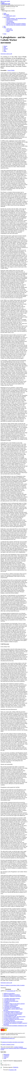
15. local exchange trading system (11, 1017)
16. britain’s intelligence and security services (13, 1019)
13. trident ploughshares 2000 (10, 1015)
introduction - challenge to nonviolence (12, 996)
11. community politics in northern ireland (12, 1012)
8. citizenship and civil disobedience (11, 1007)
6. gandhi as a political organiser (10, 1005)
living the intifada (10, 22)
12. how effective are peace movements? (12, 1014)
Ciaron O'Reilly (11, 70)
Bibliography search (10, 15)
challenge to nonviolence (12, 19)
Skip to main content (5, 1)
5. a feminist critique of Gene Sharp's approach (14, 1003)
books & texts (6, 17)
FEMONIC (15, 1067)
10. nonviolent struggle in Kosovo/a (11, 1011)
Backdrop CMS (12, 1069)
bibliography (6, 14)
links (4, 26)
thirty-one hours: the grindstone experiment (16, 24)
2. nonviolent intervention (9, 999)
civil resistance (9, 21)
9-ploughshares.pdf (11, 990)
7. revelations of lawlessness (9, 1006)
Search (2, 7)
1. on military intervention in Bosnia (11, 998)
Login (4, 1058)
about (4, 27)
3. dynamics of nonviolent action (10, 1001)
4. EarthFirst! (6, 1002)
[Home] (3, 2)
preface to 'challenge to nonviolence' (11, 994)
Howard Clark (9, 30)
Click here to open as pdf (6, 53)
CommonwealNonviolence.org (8, 1038)
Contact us (5, 1057)
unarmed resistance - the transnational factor (16, 18)
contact (8, 31)
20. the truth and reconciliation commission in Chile (15, 1025)
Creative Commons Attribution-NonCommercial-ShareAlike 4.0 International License (14, 1048)
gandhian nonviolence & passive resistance (16, 23)
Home (4, 13)
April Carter (9, 28)
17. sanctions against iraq (9, 1020)
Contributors (6, 1055)
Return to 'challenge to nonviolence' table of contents (12, 985)
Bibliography (6, 1054)
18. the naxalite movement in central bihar (12, 1021)
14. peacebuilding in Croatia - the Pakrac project (14, 1016)
